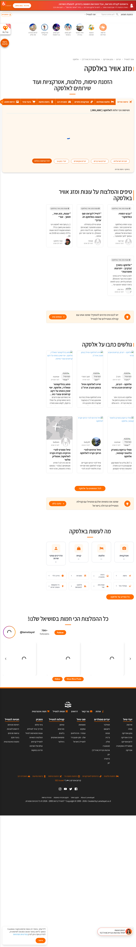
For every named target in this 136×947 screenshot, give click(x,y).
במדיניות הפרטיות (20, 934)
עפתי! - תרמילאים (78, 733)
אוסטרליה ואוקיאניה (124, 746)
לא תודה (8, 5)
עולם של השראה (36, 746)
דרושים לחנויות (13, 729)
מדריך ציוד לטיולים (35, 729)
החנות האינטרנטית (11, 741)
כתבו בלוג (56, 503)
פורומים (61, 729)
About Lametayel (87, 797)
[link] (76, 789)
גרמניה (107, 758)
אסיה (130, 729)
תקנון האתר (75, 797)
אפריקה (129, 750)
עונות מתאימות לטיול (34, 733)
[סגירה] (132, 928)
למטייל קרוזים (37, 741)
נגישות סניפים (13, 733)
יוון (109, 763)
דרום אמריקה (126, 741)
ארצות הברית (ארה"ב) (91, 59)
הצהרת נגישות (47, 797)
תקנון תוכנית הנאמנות (61, 797)
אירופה (129, 724)
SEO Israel (59, 780)
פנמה (107, 733)
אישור (40, 940)
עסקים (83, 729)
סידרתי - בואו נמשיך (22, 5)
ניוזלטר (61, 741)
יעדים (118, 59)
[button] (108, 14)
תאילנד (107, 724)
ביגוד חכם (15, 737)
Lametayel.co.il (104, 801)
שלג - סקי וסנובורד (78, 737)
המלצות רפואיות (36, 737)
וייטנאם (107, 729)
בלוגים (61, 733)
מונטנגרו (106, 746)
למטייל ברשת (58, 801)
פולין (108, 741)
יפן (109, 754)
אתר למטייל (129, 59)
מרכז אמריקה (126, 737)
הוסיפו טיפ (57, 316)
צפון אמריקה (108, 59)
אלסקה (76, 59)
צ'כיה (107, 737)
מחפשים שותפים (57, 737)
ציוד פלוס (39, 724)
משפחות (82, 724)
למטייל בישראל (79, 741)
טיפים (62, 724)
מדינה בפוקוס (37, 750)
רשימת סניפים (13, 724)
